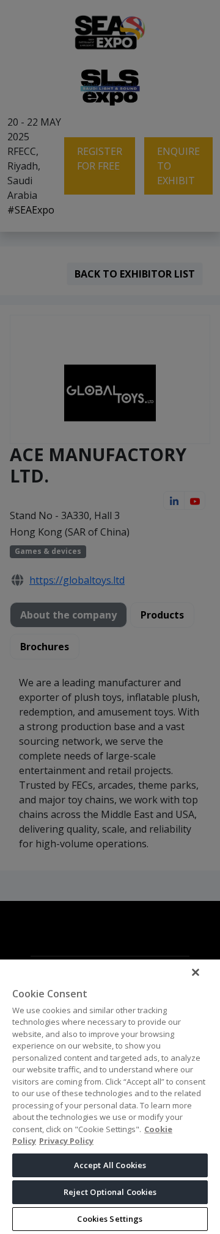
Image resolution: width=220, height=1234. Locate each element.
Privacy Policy (66, 1140)
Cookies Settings (109, 1218)
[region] (110, 1096)
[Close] (195, 972)
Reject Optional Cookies (110, 1191)
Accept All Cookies (110, 1165)
